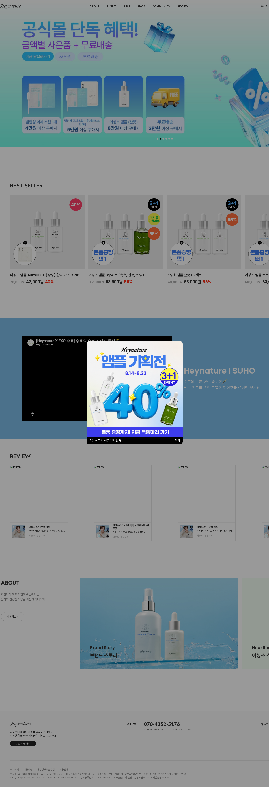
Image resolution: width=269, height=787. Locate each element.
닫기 (177, 441)
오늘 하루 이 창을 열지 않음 (105, 440)
